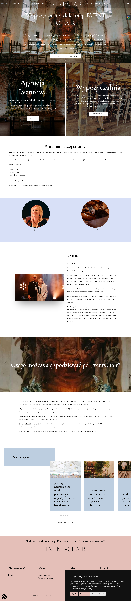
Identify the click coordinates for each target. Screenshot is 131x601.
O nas (89, 4)
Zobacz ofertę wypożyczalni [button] (65, 56)
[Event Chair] (65, 4)
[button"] (8, 575)
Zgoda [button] (74, 594)
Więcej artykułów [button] (65, 522)
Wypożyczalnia (19, 4)
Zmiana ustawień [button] (98, 594)
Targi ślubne (38, 4)
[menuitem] (20, 4)
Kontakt (116, 4)
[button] (128, 4)
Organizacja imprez (44, 575)
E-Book (106, 4)
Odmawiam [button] (84, 594)
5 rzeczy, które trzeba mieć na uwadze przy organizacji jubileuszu (96, 498)
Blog (97, 4)
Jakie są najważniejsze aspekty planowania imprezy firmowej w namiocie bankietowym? (64, 494)
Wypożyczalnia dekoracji (46, 578)
